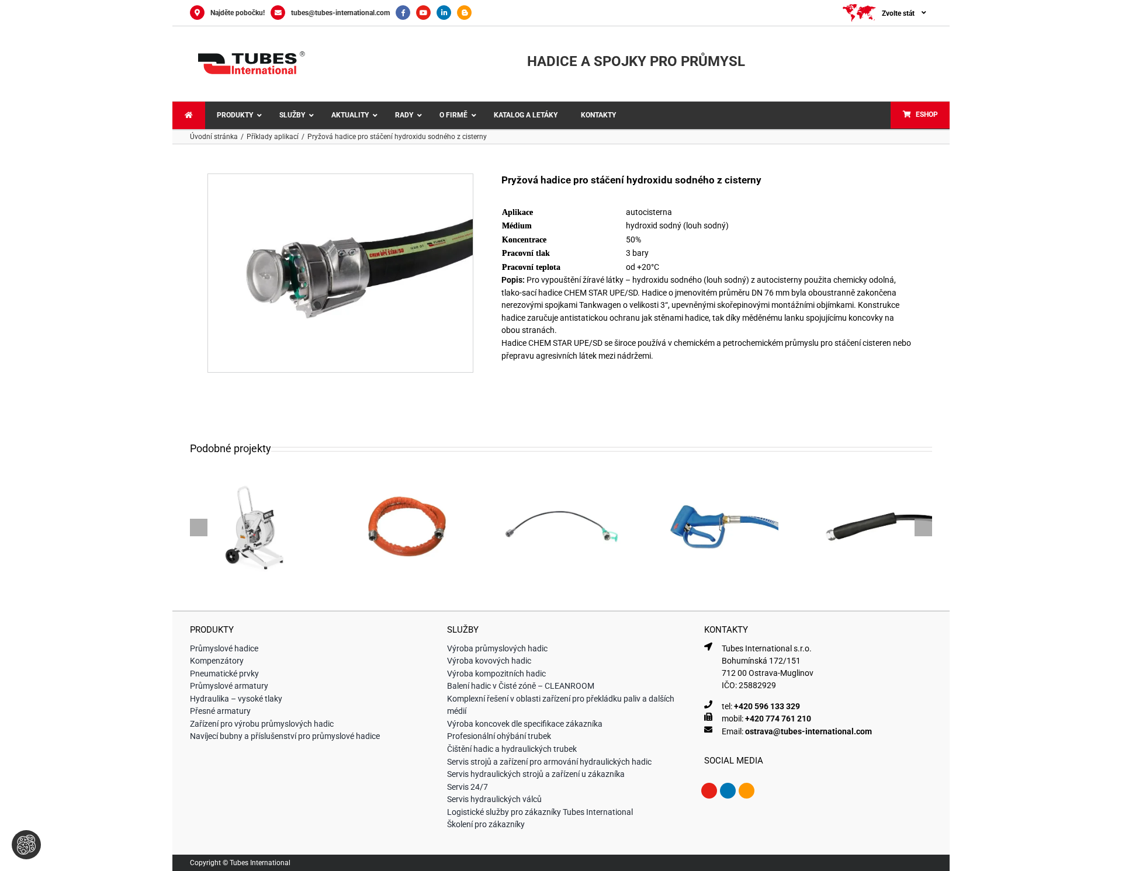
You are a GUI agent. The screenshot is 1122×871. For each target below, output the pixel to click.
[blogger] (746, 791)
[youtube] (709, 791)
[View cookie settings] (26, 844)
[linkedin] (728, 791)
